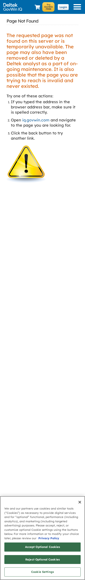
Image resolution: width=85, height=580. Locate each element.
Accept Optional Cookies (42, 547)
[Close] (80, 502)
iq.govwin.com (35, 120)
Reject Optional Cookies (42, 559)
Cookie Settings (42, 571)
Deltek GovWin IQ (14, 7)
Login (63, 7)
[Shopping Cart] (37, 7)
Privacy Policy (48, 538)
